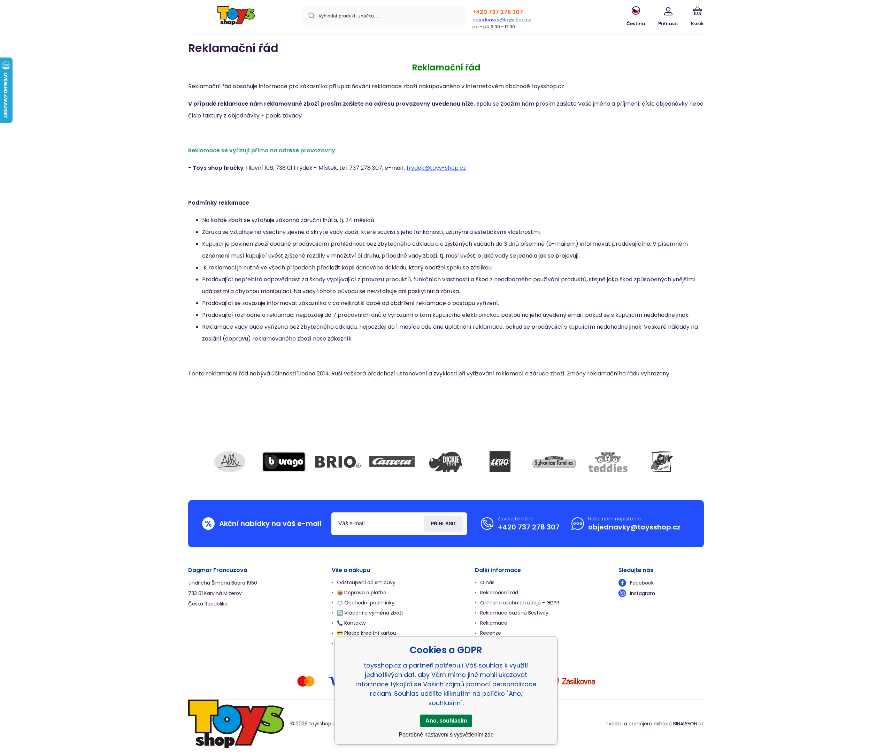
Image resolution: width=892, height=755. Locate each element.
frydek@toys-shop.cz (436, 168)
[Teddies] (608, 461)
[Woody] (662, 461)
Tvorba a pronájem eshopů (639, 723)
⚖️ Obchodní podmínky (365, 602)
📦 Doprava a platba (361, 592)
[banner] (236, 18)
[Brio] (338, 461)
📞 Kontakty (351, 622)
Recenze (490, 633)
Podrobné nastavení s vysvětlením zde (446, 735)
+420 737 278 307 (497, 12)
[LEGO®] (500, 461)
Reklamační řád (499, 592)
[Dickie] (446, 461)
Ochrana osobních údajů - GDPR (519, 602)
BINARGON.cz (688, 723)
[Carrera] (392, 461)
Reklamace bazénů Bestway (514, 612)
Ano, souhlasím (446, 721)
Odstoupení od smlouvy (366, 582)
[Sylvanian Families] (554, 461)
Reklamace (493, 622)
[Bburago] (284, 461)
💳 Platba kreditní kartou (366, 633)
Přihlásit (443, 523)
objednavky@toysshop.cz (501, 19)
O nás (487, 582)
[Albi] (230, 461)
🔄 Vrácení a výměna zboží (370, 612)
